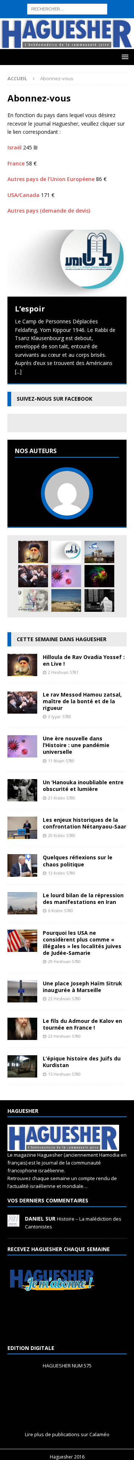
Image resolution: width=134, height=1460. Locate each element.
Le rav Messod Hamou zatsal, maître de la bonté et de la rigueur (82, 701)
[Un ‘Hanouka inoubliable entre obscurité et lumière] (22, 797)
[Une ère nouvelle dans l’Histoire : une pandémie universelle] (66, 576)
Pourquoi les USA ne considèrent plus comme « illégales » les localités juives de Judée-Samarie (82, 943)
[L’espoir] (67, 263)
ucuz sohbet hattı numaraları (62, 20)
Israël (14, 147)
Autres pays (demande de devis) (48, 210)
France (16, 163)
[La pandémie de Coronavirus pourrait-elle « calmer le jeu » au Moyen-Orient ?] (99, 552)
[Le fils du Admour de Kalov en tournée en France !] (22, 1035)
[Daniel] (13, 1222)
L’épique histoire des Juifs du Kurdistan (82, 1062)
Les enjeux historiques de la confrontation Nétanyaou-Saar (84, 823)
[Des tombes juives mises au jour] (66, 600)
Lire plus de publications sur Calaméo (67, 1434)
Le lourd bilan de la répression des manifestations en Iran (83, 898)
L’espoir (30, 309)
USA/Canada (23, 194)
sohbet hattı (113, 20)
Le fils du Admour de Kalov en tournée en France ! (82, 1024)
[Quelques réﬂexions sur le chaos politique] (22, 872)
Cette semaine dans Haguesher (61, 639)
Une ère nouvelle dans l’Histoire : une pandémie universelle (76, 745)
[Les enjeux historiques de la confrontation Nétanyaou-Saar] (22, 834)
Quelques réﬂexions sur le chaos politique (77, 861)
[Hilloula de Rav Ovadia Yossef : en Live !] (33, 552)
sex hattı (10, 28)
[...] (18, 371)
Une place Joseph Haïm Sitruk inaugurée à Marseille (82, 987)
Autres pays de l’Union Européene (51, 178)
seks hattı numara (76, 3)
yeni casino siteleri (22, 53)
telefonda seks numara (49, 28)
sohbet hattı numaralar (66, 12)
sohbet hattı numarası (26, 3)
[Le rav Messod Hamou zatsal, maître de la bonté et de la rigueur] (33, 576)
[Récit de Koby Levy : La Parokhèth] (99, 600)
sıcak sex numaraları (103, 28)
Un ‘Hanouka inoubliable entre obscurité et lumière (83, 785)
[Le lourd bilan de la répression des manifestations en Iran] (22, 909)
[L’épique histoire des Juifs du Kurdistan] (22, 1073)
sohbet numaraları (99, 37)
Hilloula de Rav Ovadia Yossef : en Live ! (84, 660)
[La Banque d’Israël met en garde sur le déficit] (33, 600)
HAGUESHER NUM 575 (67, 1365)
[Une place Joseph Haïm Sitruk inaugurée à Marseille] (22, 998)
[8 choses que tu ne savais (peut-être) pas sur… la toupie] (99, 576)
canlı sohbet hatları (53, 37)
